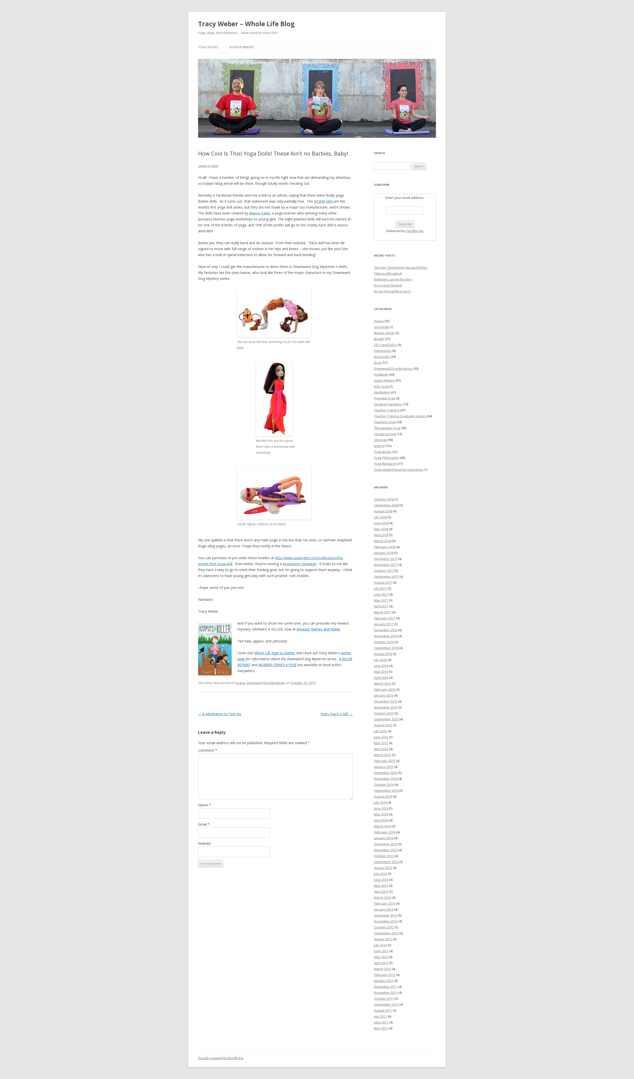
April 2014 (381, 820)
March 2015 (382, 755)
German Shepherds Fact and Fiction (400, 267)
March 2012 (382, 969)
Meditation (382, 392)
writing (379, 446)
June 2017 (381, 594)
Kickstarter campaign (300, 563)
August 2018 (383, 511)
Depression (383, 350)
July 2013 (380, 873)
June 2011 (381, 1022)
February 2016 (384, 689)
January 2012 (383, 980)
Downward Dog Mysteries (266, 683)
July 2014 (380, 802)
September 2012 (386, 933)
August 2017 (383, 582)
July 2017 (380, 588)
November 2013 (385, 850)
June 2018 (381, 523)
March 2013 (382, 897)
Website (204, 843)
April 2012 (381, 963)
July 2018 (380, 517)
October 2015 (384, 713)
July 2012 (380, 945)
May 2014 (381, 814)
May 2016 (381, 671)
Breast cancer (384, 333)
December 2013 (385, 844)
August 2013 (383, 868)
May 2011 (381, 1028)
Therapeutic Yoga (387, 428)
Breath (379, 339)
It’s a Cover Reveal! (388, 285)
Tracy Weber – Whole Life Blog (246, 23)
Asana (240, 683)
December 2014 (385, 772)
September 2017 (386, 576)
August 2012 (383, 939)
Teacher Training (386, 410)
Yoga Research (385, 463)
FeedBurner (415, 231)
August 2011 (383, 1010)
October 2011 (384, 998)
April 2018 (381, 535)
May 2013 (381, 885)
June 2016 (381, 665)
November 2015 (385, 707)
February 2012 (384, 975)
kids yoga (381, 386)
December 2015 (385, 701)
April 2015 (381, 749)
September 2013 (386, 862)
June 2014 (381, 808)
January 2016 (383, 695)
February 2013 (384, 903)
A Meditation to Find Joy (219, 713)
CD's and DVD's (385, 344)
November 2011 (385, 992)
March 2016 (382, 683)
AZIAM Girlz (324, 201)
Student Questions (388, 404)
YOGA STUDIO (208, 47)
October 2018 (384, 499)
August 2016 (383, 654)
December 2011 (385, 986)
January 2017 (383, 624)
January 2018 (383, 553)
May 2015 (381, 743)
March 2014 (382, 826)
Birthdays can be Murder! (393, 279)
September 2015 (386, 719)
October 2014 (384, 784)
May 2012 (381, 957)
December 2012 (385, 915)
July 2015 (380, 731)
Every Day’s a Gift (336, 713)
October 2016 (384, 642)
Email (204, 824)
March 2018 (382, 541)
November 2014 (385, 778)
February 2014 (384, 832)
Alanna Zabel (259, 213)
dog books (382, 356)
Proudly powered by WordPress (220, 1058)
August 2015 (383, 725)
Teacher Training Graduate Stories (400, 416)
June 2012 (381, 951)
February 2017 (384, 618)
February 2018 (384, 547)
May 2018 (381, 529)
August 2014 (383, 796)
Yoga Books (383, 451)
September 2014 (386, 790)
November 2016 (385, 636)
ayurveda (381, 327)
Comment (207, 750)
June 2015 (381, 737)
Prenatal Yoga (384, 398)
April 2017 (381, 606)
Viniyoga (380, 440)
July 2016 (380, 660)
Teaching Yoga (385, 422)
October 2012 (384, 927)
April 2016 (381, 677)
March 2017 (382, 612)
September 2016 (386, 648)
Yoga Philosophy (386, 457)
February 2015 (384, 761)
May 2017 (381, 600)
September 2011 (386, 1004)
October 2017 (384, 570)
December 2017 (385, 558)
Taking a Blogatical (388, 273)
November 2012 (385, 921)
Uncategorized (385, 434)
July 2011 (380, 1016)
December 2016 (385, 630)
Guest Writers (384, 380)
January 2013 (383, 909)
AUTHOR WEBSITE (241, 47)
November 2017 (385, 564)
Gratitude (381, 374)
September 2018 (386, 505)
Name (204, 805)
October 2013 (384, 856)
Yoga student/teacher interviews (398, 469)
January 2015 (383, 766)
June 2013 (381, 879)
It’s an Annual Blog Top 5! (392, 291)
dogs (377, 362)
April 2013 (381, 891)
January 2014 (383, 838)
